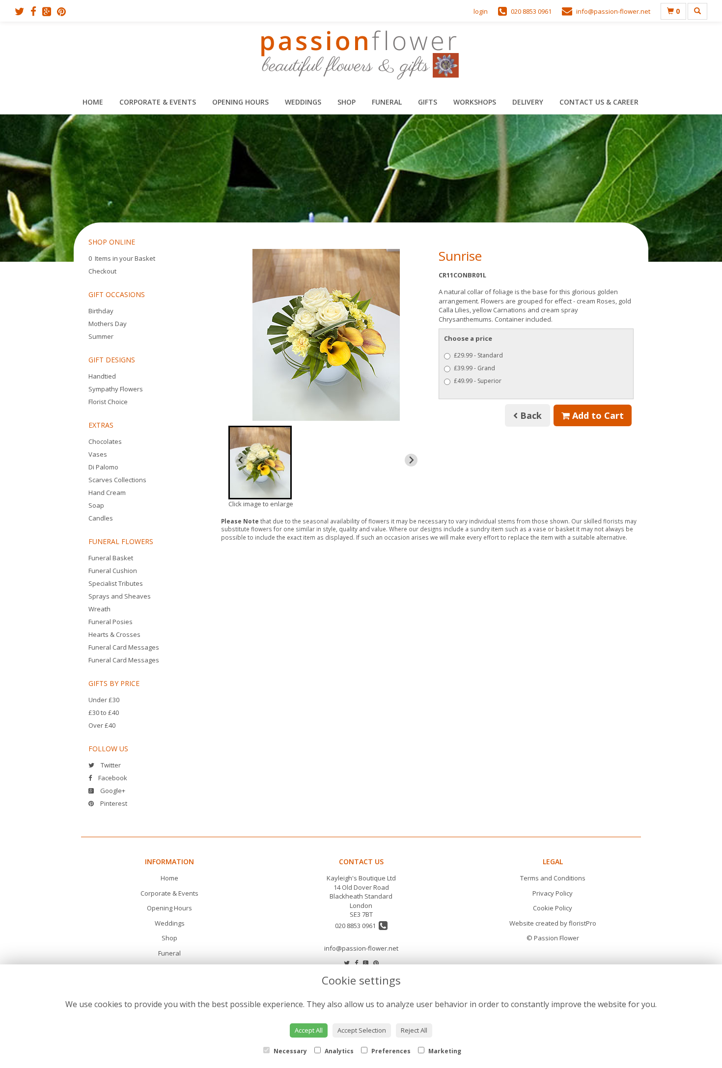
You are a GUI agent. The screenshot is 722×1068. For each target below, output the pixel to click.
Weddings (303, 102)
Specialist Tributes (115, 583)
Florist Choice (108, 401)
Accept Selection (361, 1030)
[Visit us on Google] (49, 11)
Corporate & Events (157, 102)
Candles (100, 518)
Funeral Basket (110, 557)
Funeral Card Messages (123, 647)
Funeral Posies (110, 621)
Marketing (444, 1051)
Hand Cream (107, 492)
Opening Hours (240, 102)
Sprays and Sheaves (119, 596)
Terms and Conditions (552, 878)
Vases (97, 454)
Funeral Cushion (112, 570)
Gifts (427, 102)
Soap (96, 505)
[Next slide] (411, 460)
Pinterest (113, 803)
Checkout (102, 271)
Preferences (390, 1051)
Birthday (100, 310)
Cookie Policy (552, 908)
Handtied (102, 376)
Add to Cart (597, 415)
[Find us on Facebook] (36, 11)
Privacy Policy (552, 893)
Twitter (110, 765)
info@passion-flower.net (361, 948)
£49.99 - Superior (477, 381)
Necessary (289, 1051)
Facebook (112, 777)
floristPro (582, 923)
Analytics (338, 1051)
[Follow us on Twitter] (22, 11)
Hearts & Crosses (114, 634)
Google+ (112, 790)
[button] (260, 462)
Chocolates (105, 441)
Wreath (99, 608)
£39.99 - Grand (474, 368)
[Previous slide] (241, 460)
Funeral (387, 102)
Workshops (474, 102)
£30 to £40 (103, 712)
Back (530, 415)
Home (93, 102)
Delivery (527, 102)
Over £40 (101, 725)
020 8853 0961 (357, 925)
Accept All (309, 1030)
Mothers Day (107, 323)
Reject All (414, 1030)
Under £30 (103, 699)
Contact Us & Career (599, 102)
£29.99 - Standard (478, 355)
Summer (100, 336)
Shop (346, 102)
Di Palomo (103, 467)
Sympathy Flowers (115, 388)
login (480, 11)
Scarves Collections (117, 479)
